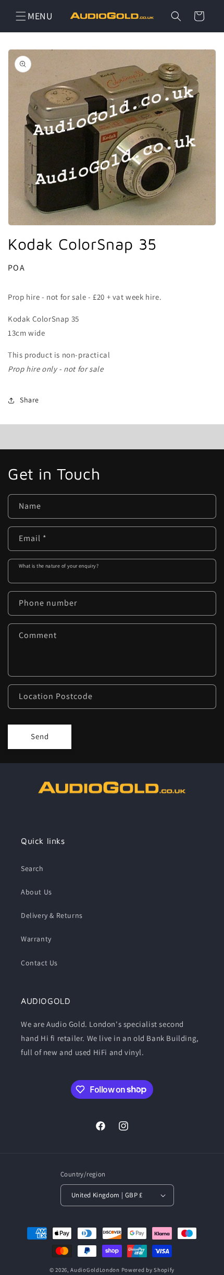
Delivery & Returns (52, 915)
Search (32, 868)
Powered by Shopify (148, 1269)
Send (40, 736)
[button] (20, 16)
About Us (36, 892)
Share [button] (29, 399)
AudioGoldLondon (95, 1269)
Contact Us (39, 962)
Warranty (36, 938)
